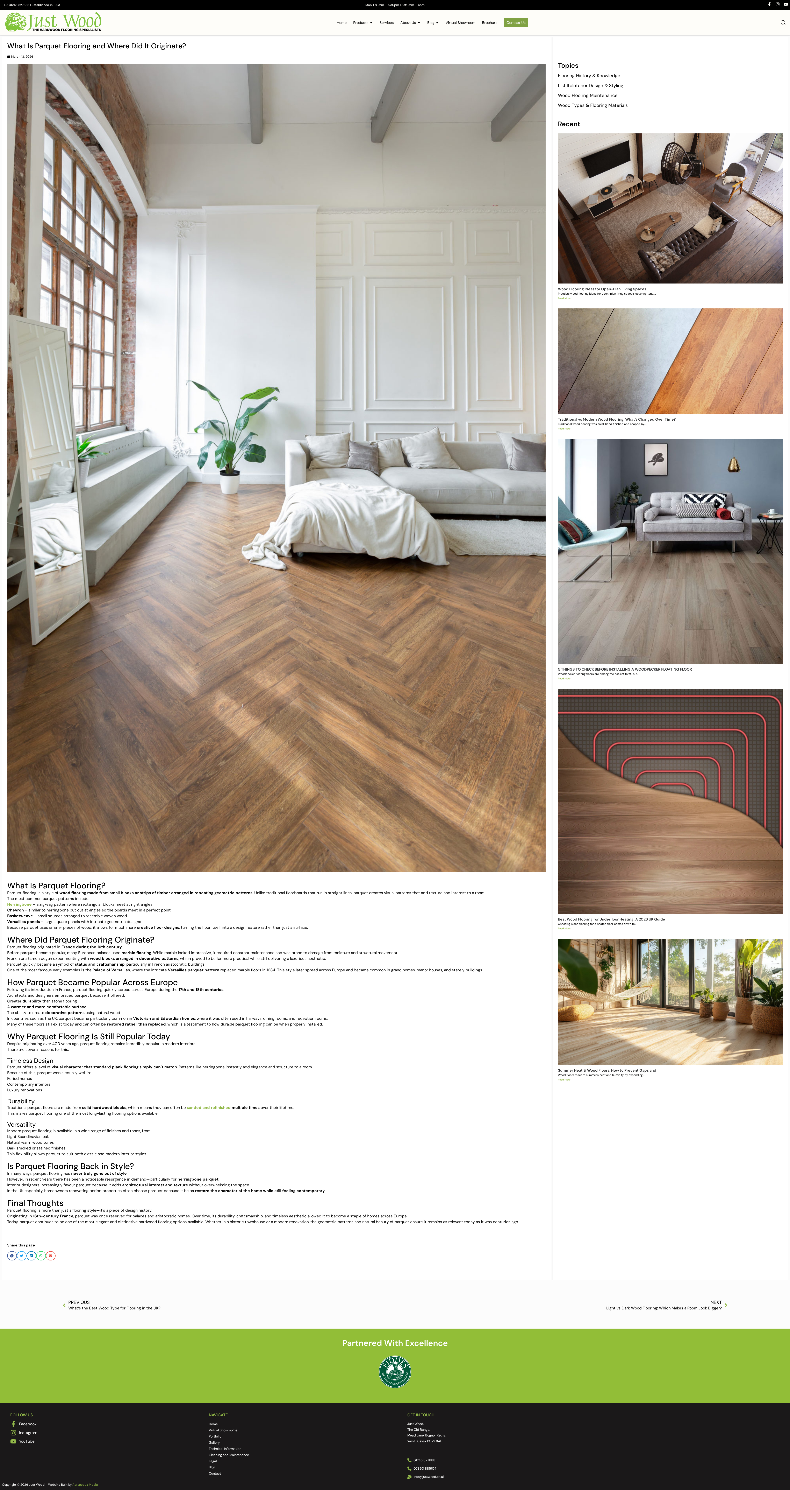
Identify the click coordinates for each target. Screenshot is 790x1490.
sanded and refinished (209, 1107)
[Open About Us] (419, 22)
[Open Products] (371, 22)
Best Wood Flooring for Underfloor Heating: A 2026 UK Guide (611, 919)
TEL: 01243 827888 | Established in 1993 (31, 5)
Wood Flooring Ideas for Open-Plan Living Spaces (602, 289)
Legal (213, 1461)
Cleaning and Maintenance (229, 1455)
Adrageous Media (85, 1485)
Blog (212, 1467)
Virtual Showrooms (223, 1430)
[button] (12, 1255)
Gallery (214, 1442)
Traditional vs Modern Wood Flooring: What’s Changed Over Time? (617, 419)
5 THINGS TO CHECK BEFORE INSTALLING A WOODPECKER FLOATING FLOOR (625, 669)
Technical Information (225, 1449)
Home (213, 1424)
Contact (215, 1473)
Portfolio (215, 1436)
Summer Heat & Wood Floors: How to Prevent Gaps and (607, 1070)
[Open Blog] (437, 22)
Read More (564, 298)
